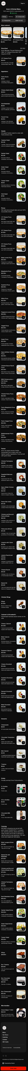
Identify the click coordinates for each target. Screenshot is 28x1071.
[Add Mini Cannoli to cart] (23, 756)
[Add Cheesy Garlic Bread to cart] (23, 95)
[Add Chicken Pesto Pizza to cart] (23, 399)
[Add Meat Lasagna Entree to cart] (23, 847)
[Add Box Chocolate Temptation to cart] (23, 983)
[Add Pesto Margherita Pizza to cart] (23, 413)
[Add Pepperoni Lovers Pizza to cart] (23, 317)
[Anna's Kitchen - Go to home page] (3, 3)
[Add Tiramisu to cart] (23, 769)
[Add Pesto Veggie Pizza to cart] (23, 426)
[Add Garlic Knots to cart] (23, 82)
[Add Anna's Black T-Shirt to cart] (23, 1015)
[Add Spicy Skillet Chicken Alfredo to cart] (23, 493)
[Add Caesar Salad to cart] (23, 186)
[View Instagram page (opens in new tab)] (6, 1056)
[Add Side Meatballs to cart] (23, 109)
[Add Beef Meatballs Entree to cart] (23, 902)
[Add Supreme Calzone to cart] (23, 656)
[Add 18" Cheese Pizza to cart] (22, 36)
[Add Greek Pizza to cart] (23, 344)
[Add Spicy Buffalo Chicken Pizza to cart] (23, 358)
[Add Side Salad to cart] (23, 199)
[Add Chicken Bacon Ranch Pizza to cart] (23, 372)
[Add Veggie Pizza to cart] (23, 331)
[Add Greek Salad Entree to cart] (23, 929)
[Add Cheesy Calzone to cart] (23, 629)
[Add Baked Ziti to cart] (23, 588)
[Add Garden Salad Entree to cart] (23, 915)
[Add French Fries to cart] (23, 122)
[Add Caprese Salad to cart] (23, 145)
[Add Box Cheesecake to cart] (23, 997)
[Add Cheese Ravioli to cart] (23, 575)
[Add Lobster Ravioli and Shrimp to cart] (23, 561)
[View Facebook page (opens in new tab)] (3, 1056)
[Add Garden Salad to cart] (23, 159)
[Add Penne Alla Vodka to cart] (23, 507)
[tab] (4, 16)
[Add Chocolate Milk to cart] (23, 817)
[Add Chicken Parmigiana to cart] (23, 466)
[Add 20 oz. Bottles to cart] (23, 804)
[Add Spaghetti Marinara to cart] (23, 480)
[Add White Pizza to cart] (23, 304)
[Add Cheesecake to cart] (23, 729)
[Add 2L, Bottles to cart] (23, 791)
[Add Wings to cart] (23, 607)
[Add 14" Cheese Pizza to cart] (9, 36)
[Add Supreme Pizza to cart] (23, 290)
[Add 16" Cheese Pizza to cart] (23, 236)
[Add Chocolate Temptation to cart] (23, 742)
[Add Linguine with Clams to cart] (23, 548)
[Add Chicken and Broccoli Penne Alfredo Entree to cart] (23, 874)
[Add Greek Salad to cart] (23, 172)
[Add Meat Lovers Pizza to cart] (23, 263)
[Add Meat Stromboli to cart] (23, 710)
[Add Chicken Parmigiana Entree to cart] (23, 888)
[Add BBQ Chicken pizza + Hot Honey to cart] (23, 385)
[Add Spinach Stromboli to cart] (23, 697)
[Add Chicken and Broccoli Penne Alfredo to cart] (23, 520)
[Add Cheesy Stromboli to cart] (23, 669)
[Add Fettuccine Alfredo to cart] (23, 534)
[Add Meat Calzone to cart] (23, 642)
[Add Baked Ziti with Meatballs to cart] (23, 861)
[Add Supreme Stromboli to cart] (23, 683)
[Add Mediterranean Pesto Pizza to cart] (23, 440)
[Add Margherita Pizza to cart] (23, 276)
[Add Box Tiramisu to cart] (23, 970)
